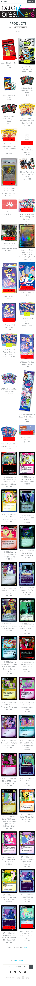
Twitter (15, 972)
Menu (5, 1)
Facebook (11, 972)
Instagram (24, 972)
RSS (20, 972)
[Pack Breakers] (18, 4)
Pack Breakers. (20, 960)
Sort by (11, 27)
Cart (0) (31, 1)
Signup (8, 966)
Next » (26, 947)
